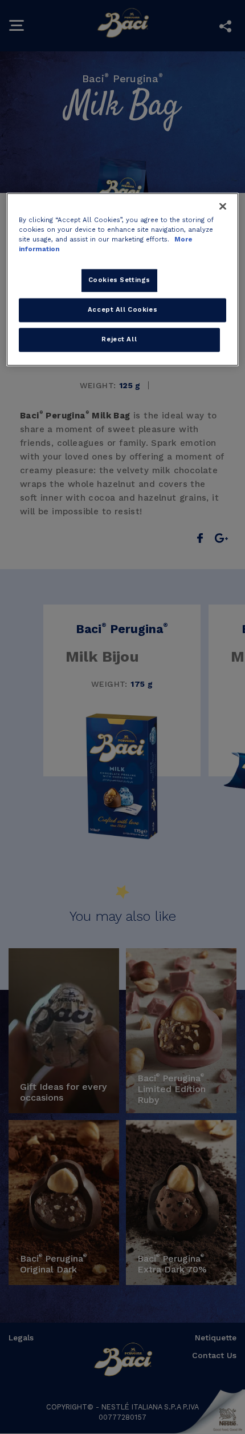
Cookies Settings (119, 280)
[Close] (222, 206)
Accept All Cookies (122, 309)
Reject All (119, 339)
